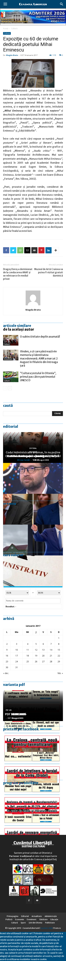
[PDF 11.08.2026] (33, 798)
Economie (19, 919)
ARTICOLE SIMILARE (17, 326)
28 (51, 661)
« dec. (6, 673)
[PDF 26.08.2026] (33, 736)
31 (16, 667)
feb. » (60, 673)
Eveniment (31, 919)
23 (7, 661)
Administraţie (51, 916)
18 (27, 655)
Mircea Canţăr (23, 460)
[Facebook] (29, 900)
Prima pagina (12, 916)
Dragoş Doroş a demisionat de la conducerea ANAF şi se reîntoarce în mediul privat (17, 274)
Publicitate (50, 923)
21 (51, 655)
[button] (61, 4)
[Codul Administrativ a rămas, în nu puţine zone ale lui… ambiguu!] (33, 570)
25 (27, 661)
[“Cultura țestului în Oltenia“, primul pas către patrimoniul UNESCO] (10, 376)
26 (36, 661)
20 (43, 655)
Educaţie (54, 919)
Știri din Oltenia (35, 923)
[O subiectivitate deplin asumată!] (10, 340)
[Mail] (37, 900)
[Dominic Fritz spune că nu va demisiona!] (33, 478)
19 (36, 655)
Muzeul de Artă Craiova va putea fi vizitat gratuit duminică (48, 272)
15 (59, 649)
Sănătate (43, 919)
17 (16, 655)
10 (16, 649)
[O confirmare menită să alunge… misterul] (33, 509)
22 (59, 655)
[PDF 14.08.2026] (33, 767)
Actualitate (8, 359)
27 (43, 661)
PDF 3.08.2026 (15, 714)
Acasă (5, 28)
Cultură (14, 28)
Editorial (10, 426)
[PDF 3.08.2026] (33, 829)
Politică (9, 919)
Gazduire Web (47, 928)
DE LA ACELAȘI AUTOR (18, 329)
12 (36, 649)
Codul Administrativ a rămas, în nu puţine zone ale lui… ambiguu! (33, 454)
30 (7, 667)
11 (27, 649)
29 (59, 661)
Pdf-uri (9, 710)
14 (51, 649)
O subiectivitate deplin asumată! (40, 336)
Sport (23, 923)
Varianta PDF (14, 685)
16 (7, 655)
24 (16, 661)
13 (43, 649)
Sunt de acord (54, 959)
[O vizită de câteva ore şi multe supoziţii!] (33, 540)
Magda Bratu (12, 55)
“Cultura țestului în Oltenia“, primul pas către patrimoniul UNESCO (38, 376)
